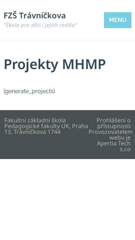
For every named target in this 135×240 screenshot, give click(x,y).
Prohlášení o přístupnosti (113, 123)
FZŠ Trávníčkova (40, 19)
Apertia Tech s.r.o (114, 146)
